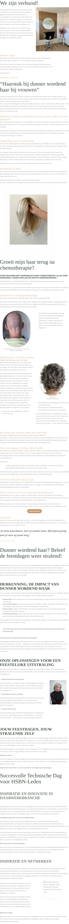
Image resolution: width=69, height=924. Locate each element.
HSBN (58, 806)
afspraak (18, 919)
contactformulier (8, 761)
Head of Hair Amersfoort (10, 669)
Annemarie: (4, 462)
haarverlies (28, 180)
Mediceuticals (35, 465)
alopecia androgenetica (32, 144)
